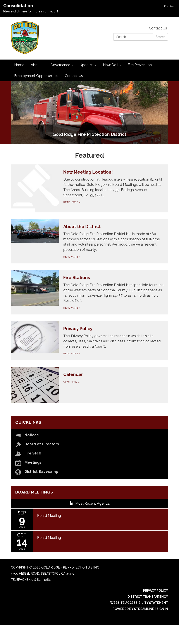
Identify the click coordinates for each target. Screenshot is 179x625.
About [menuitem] (36, 65)
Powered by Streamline (133, 609)
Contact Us (158, 28)
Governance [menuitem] (60, 65)
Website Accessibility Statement (139, 603)
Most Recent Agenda (92, 503)
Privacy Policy (155, 590)
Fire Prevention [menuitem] (140, 65)
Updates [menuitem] (86, 65)
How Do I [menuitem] (110, 65)
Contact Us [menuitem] (74, 76)
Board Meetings (34, 492)
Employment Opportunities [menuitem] (36, 76)
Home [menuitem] (19, 65)
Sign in (162, 609)
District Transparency (147, 596)
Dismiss (169, 6)
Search (160, 37)
